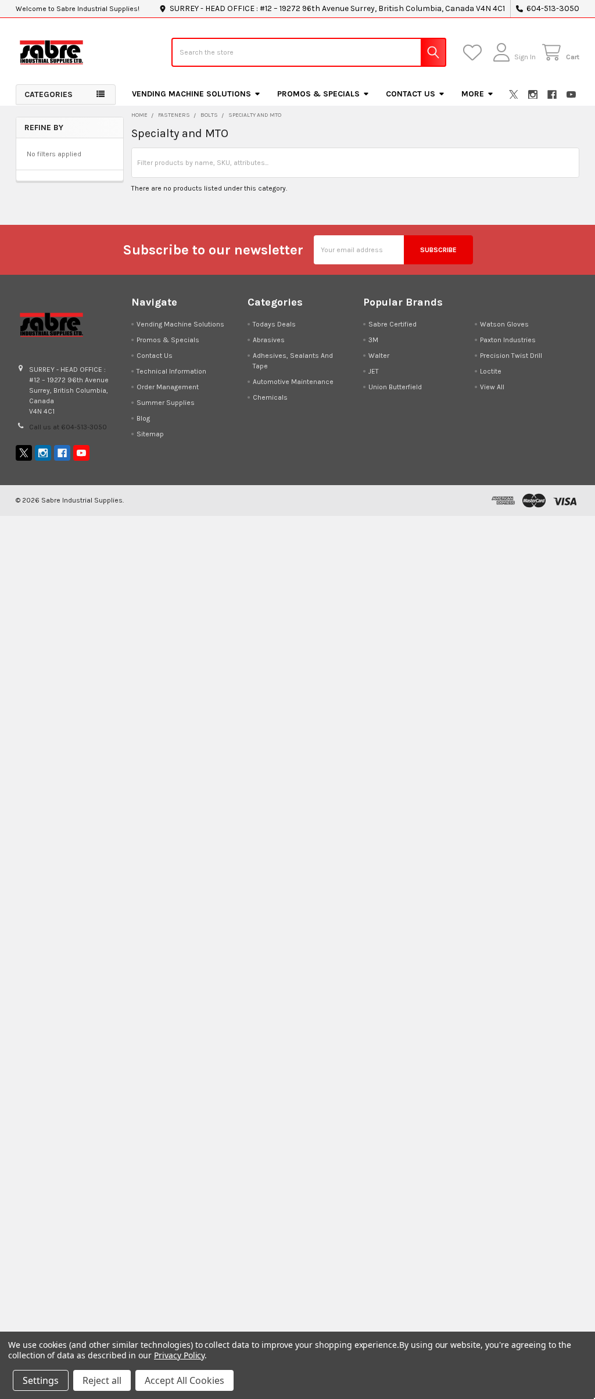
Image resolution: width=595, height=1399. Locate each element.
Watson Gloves (504, 324)
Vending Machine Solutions (191, 94)
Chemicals (270, 397)
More (472, 94)
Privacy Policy (179, 1355)
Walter (378, 355)
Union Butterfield (395, 387)
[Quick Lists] (474, 53)
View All (492, 387)
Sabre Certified (392, 324)
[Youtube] (571, 95)
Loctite (490, 371)
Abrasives (269, 340)
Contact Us (410, 94)
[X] (514, 95)
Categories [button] (48, 94)
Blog (143, 418)
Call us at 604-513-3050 (68, 427)
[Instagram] (533, 95)
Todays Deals (274, 324)
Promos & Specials (318, 94)
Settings (41, 1380)
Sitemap (150, 434)
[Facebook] (552, 95)
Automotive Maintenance (293, 382)
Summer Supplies (166, 403)
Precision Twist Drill (511, 355)
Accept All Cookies (184, 1380)
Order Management (168, 387)
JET (373, 371)
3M (373, 340)
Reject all (102, 1380)
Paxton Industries (508, 340)
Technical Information (171, 371)
